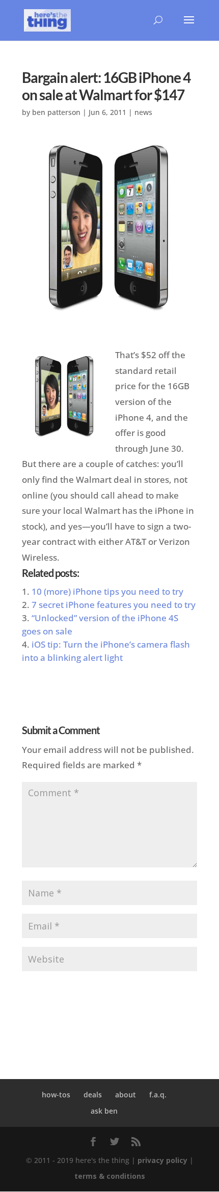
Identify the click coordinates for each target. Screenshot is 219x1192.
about (125, 1094)
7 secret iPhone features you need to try (114, 604)
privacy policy (162, 1160)
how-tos (56, 1094)
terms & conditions (109, 1176)
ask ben (104, 1111)
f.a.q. (158, 1094)
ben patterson (56, 112)
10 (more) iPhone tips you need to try (107, 591)
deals (93, 1094)
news (143, 112)
